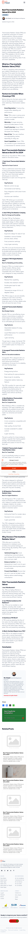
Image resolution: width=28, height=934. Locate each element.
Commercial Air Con (19, 880)
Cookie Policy (10, 474)
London (2, 898)
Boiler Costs (3, 883)
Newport (3, 894)
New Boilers (3, 878)
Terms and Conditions (13, 930)
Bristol (2, 896)
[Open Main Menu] (24, 2)
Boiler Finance (4, 880)
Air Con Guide (18, 883)
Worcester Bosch (22, 907)
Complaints (3, 931)
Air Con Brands (18, 885)
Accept (14, 468)
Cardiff (2, 893)
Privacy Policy (16, 474)
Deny (14, 472)
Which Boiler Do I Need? (6, 885)
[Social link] (2, 870)
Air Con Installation (19, 878)
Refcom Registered (14, 907)
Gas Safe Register (5, 907)
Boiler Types (3, 881)
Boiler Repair (3, 887)
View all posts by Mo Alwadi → (11, 695)
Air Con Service (18, 881)
